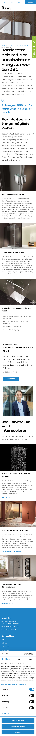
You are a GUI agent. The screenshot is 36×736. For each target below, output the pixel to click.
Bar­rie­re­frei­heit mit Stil (15, 530)
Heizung (4, 643)
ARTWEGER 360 (7, 47)
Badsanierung (14, 46)
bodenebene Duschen (10, 551)
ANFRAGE (34, 53)
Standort (5, 2)
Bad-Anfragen (10, 379)
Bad (3, 639)
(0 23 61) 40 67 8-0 (12, 2)
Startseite (5, 46)
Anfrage (30, 2)
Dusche (24, 46)
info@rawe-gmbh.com (19, 2)
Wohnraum (5, 650)
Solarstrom (5, 647)
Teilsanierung (7, 604)
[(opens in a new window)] (34, 38)
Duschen (5, 497)
